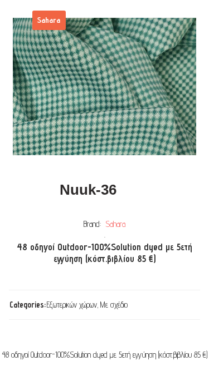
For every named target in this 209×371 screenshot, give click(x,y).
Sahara (115, 224)
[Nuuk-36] (104, 86)
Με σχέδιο (114, 304)
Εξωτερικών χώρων (72, 304)
